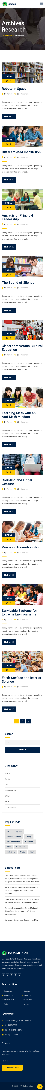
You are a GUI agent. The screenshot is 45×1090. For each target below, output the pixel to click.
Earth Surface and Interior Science (22, 679)
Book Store (28, 1000)
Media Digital (21, 847)
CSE (6, 785)
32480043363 (11, 1025)
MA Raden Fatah (13, 842)
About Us (27, 995)
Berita (7, 779)
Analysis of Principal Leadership (17, 217)
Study (22, 852)
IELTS (7, 802)
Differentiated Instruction (21, 152)
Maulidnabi (29, 842)
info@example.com (13, 1030)
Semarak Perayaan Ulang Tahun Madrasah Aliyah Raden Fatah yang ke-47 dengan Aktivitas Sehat (21, 911)
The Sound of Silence (18, 283)
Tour (32, 852)
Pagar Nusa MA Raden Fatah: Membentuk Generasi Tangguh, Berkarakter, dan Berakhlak (21, 890)
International (9, 1000)
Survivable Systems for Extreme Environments (19, 612)
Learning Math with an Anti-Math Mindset (19, 415)
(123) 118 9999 (11, 1034)
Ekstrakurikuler (10, 790)
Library (28, 837)
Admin (9, 94)
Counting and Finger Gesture (17, 482)
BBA (8, 832)
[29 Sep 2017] (22, 73)
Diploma (19, 832)
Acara (7, 773)
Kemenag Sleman (14, 837)
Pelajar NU (11, 852)
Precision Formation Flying (22, 547)
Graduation (8, 991)
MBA (9, 847)
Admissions (8, 995)
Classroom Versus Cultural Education (22, 348)
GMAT (7, 796)
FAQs (6, 1004)
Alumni (26, 1004)
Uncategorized (10, 807)
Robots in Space (14, 89)
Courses (27, 991)
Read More (9, 116)
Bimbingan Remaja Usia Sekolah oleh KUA (21, 920)
